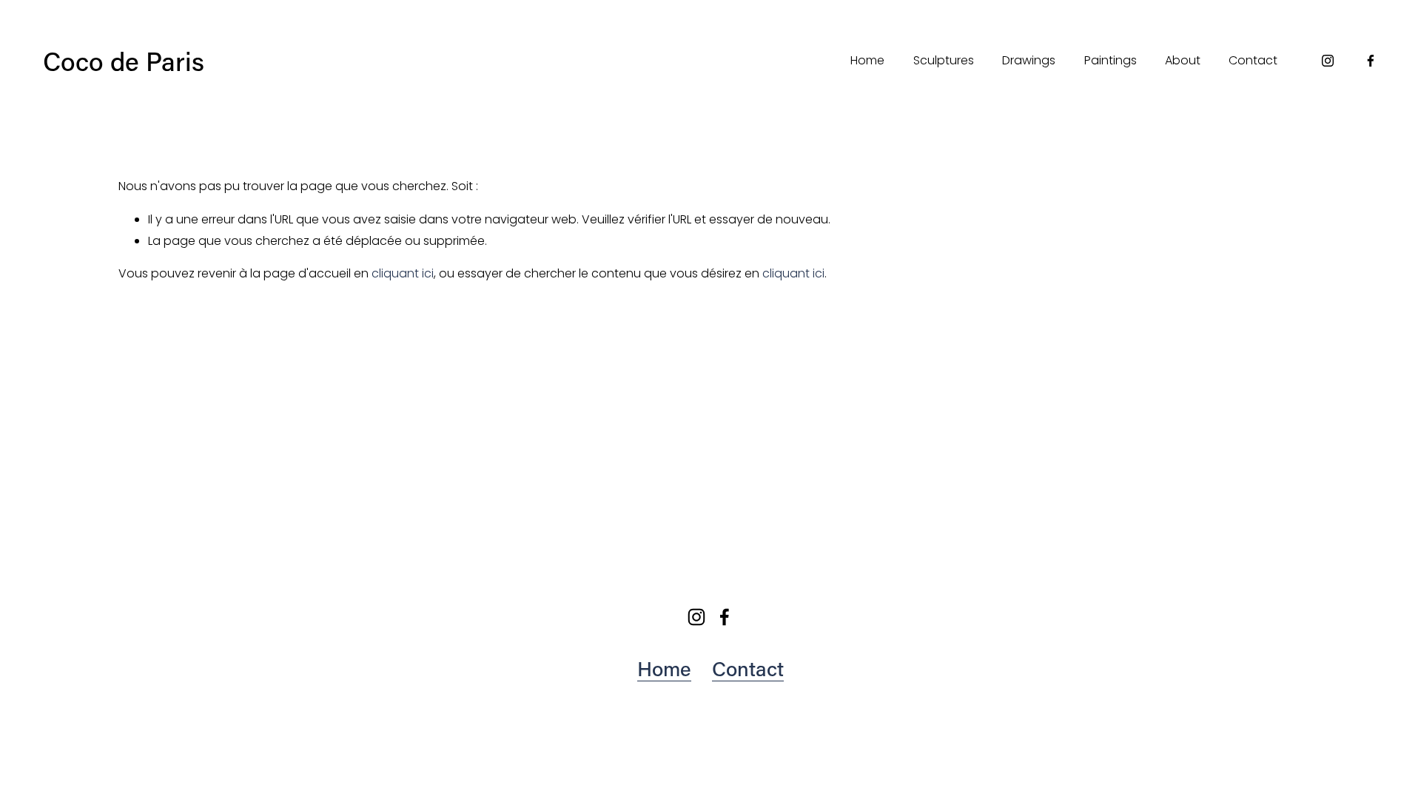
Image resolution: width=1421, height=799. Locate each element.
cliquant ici (403, 273)
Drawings (1028, 60)
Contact (1253, 60)
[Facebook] (1370, 60)
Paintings (1110, 60)
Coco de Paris (123, 61)
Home (867, 60)
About (1182, 60)
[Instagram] (1327, 60)
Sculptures (943, 60)
